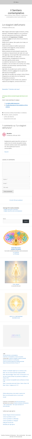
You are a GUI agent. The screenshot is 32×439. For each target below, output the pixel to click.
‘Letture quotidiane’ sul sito (9, 416)
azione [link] (15, 70)
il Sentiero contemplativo (16, 12)
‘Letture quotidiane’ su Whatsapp (10, 418)
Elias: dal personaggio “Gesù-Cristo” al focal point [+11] (16, 374)
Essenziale (17, 112)
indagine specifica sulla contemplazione (13, 211)
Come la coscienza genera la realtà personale (13, 361)
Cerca (4, 218)
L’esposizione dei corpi (10, 118)
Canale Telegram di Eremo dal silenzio (11, 414)
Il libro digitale (16, 284)
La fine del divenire (9, 116)
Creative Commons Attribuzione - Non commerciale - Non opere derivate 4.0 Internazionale (16, 404)
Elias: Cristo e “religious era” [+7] (10, 385)
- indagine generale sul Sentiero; (10, 209)
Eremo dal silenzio (20, 401)
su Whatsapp (16, 254)
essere (10, 114)
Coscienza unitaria (9, 112)
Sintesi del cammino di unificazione (11, 359)
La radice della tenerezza (12, 103)
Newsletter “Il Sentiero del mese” (11, 89)
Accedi (4, 397)
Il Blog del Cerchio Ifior (8, 422)
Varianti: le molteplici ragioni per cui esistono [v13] (14, 370)
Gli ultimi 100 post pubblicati (16, 200)
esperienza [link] (14, 37)
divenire (6, 114)
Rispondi (6, 151)
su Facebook (16, 252)
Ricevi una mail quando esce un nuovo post (13, 395)
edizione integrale (13, 358)
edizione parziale (22, 358)
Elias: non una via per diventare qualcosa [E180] (14, 372)
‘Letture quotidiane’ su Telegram (10, 420)
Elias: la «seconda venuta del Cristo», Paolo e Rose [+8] (16, 383)
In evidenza (23, 112)
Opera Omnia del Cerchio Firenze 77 (11, 362)
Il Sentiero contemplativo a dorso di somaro (13, 356)
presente (15, 114)
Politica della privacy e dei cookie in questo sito (14, 393)
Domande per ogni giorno (9, 424)
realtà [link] (9, 38)
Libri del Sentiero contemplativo (10, 355)
